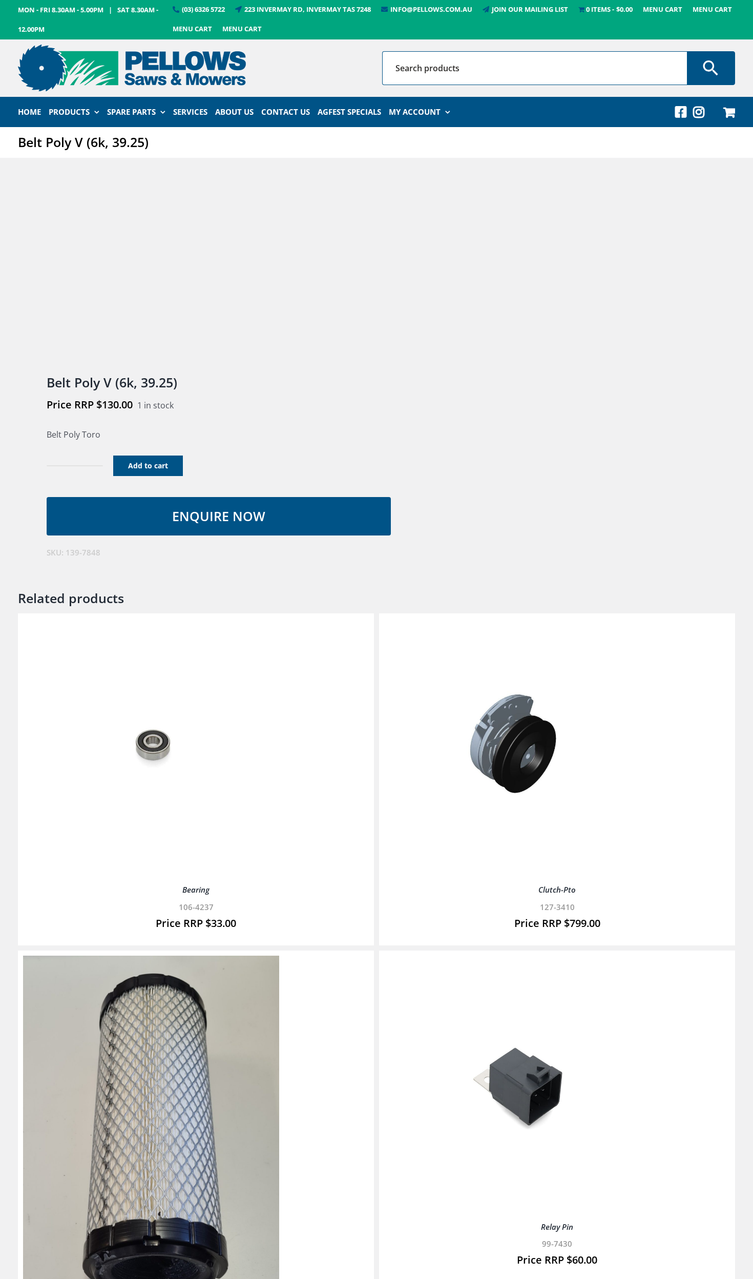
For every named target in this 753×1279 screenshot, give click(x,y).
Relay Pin (557, 1227)
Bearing (196, 889)
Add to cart (148, 465)
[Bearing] (151, 625)
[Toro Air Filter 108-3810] (151, 962)
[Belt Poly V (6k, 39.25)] (190, 267)
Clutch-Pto (557, 889)
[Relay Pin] (512, 962)
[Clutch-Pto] (512, 625)
